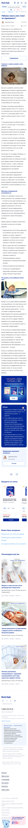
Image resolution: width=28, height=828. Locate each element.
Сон (17, 11)
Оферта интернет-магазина (8, 801)
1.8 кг (5, 511)
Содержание (14, 58)
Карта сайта (5, 790)
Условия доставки (6, 812)
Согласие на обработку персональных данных (12, 807)
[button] (10, 496)
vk (3, 701)
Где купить (5, 783)
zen (11, 701)
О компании (5, 779)
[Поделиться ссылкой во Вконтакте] (11, 474)
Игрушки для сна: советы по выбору (12, 534)
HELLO (14, 823)
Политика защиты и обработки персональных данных (12, 804)
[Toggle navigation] (26, 3)
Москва (15, 2)
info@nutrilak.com (7, 704)
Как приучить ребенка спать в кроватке (13, 544)
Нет (18, 9)
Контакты (5, 786)
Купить (13, 398)
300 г (5, 508)
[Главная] (5, 3)
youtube (15, 701)
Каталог (4, 773)
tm (7, 701)
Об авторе (14, 463)
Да (11, 9)
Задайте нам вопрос (6, 721)
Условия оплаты (5, 815)
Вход (22, 3)
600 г (9, 508)
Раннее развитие (20, 646)
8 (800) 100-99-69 (7, 709)
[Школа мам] (16, 474)
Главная (3, 11)
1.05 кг (13, 508)
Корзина (18, 3)
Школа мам (10, 11)
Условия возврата (6, 810)
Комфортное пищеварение (17, 560)
